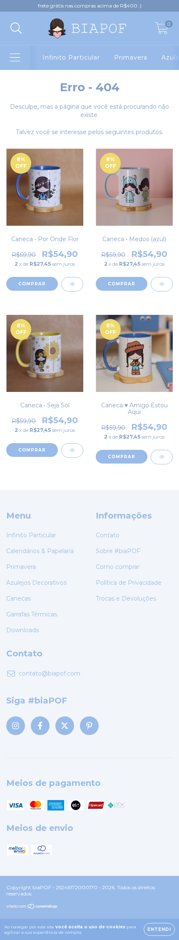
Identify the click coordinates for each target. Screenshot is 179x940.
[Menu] (15, 57)
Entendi (159, 929)
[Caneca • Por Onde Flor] (72, 284)
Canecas (18, 598)
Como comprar (117, 567)
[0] (162, 30)
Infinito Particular (71, 57)
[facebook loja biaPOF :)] (40, 725)
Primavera (130, 57)
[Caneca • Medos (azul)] (162, 284)
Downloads (22, 630)
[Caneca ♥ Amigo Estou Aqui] (162, 457)
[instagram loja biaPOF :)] (15, 725)
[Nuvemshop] (32, 907)
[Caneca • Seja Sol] (72, 450)
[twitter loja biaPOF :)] (64, 725)
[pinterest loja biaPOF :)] (89, 725)
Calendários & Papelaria (40, 551)
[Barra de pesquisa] (16, 28)
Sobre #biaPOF (118, 551)
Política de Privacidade (129, 582)
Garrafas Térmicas (31, 614)
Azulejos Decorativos (36, 582)
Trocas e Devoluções (126, 598)
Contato (107, 535)
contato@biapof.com (49, 673)
